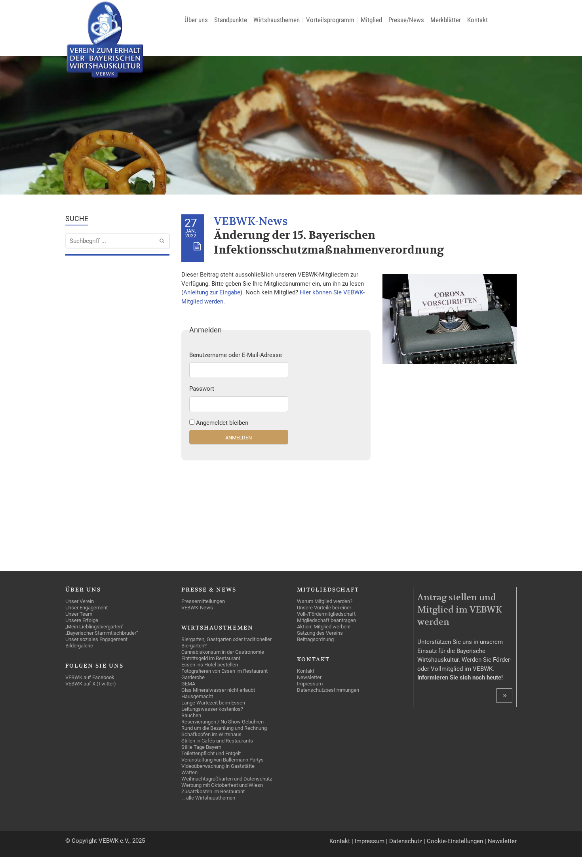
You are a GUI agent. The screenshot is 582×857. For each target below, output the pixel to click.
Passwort (201, 388)
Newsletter (502, 841)
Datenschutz (405, 841)
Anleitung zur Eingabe (211, 292)
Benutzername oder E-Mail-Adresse (235, 355)
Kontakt (339, 841)
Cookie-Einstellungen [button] (455, 841)
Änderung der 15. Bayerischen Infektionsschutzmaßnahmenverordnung (329, 243)
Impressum (369, 841)
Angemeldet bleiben (222, 422)
